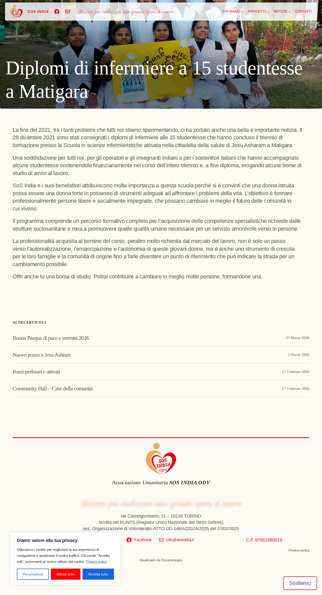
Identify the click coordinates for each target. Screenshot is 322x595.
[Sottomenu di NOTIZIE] (289, 12)
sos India (38, 12)
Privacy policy (96, 562)
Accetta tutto (98, 574)
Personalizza (33, 574)
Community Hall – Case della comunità (53, 389)
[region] (65, 558)
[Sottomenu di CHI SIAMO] (242, 12)
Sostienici (300, 583)
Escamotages (172, 560)
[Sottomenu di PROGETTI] (268, 12)
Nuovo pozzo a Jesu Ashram (42, 355)
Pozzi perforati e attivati (36, 372)
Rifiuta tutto (66, 574)
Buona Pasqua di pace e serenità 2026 (51, 338)
